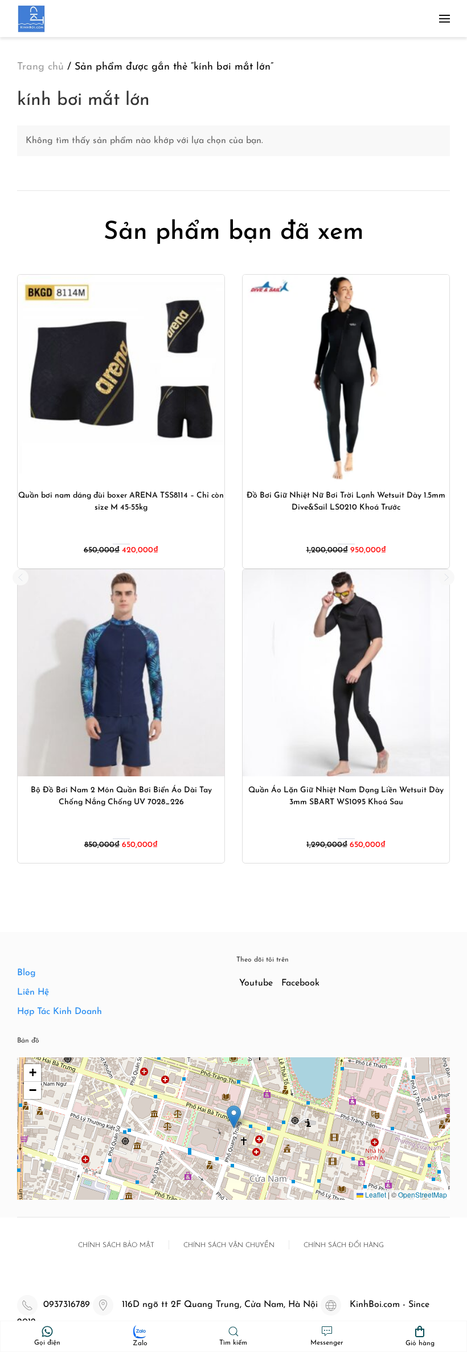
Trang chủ (40, 67)
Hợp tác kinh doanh (59, 1011)
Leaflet (374, 1194)
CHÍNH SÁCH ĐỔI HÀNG (344, 1245)
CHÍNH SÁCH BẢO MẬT (116, 1245)
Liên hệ (33, 992)
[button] (444, 18)
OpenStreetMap (422, 1194)
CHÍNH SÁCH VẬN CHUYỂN (229, 1245)
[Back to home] (31, 18)
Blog (26, 973)
